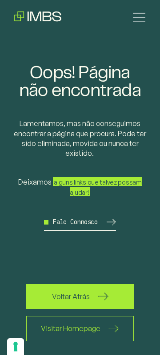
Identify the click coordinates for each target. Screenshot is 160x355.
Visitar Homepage (70, 328)
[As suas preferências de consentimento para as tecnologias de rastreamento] (15, 346)
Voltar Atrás (71, 296)
